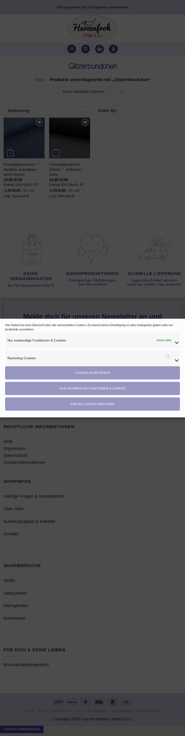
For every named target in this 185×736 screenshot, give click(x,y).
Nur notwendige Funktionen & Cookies (92, 388)
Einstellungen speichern (92, 404)
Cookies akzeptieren (92, 373)
